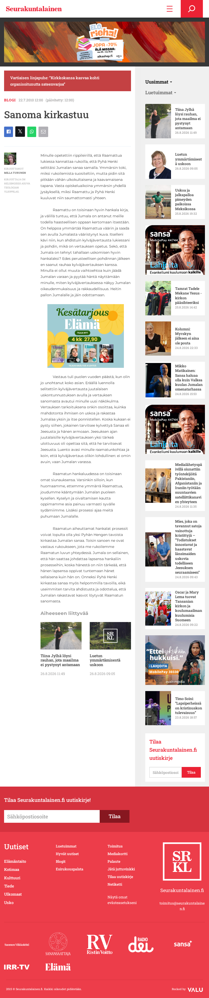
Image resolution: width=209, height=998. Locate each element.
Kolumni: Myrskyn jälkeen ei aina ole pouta (187, 336)
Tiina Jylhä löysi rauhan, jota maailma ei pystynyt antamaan (60, 660)
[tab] (158, 82)
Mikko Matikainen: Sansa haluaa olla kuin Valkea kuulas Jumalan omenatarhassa (189, 378)
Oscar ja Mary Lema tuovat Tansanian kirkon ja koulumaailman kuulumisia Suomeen (188, 606)
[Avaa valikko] (170, 9)
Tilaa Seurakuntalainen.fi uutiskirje (173, 749)
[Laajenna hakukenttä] (192, 9)
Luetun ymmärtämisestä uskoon (105, 660)
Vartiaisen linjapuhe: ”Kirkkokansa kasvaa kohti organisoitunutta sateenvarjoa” (54, 80)
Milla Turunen (15, 172)
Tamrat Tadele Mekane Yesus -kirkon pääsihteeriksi (188, 295)
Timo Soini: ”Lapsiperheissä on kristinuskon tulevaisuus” (188, 705)
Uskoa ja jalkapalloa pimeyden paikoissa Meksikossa (185, 199)
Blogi (10, 100)
